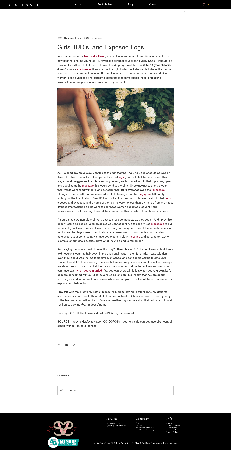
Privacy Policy (172, 432)
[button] (209, 4)
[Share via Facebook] (58, 344)
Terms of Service (173, 425)
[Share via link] (74, 344)
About (138, 423)
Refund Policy (172, 430)
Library (139, 425)
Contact (169, 423)
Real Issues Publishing (145, 430)
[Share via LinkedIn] (66, 344)
